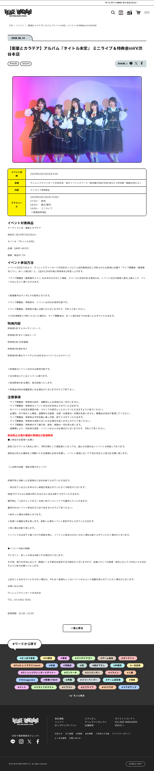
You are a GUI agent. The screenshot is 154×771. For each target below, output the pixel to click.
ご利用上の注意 (102, 733)
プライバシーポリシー (121, 733)
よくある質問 (60, 738)
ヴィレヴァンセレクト (96, 722)
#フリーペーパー (88, 680)
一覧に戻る (77, 628)
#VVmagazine (27, 680)
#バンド (22, 687)
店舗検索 (89, 725)
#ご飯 (130, 672)
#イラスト (67, 687)
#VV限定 (47, 658)
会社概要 (89, 733)
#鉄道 (52, 665)
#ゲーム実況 (106, 658)
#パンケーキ (70, 672)
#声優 (69, 680)
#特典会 (67, 665)
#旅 (82, 665)
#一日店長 (135, 665)
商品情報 (59, 718)
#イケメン (113, 672)
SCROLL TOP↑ (136, 764)
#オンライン (127, 658)
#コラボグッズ (129, 687)
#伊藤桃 (117, 665)
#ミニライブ (87, 687)
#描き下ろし (98, 665)
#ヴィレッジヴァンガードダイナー (38, 672)
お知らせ (58, 733)
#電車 (63, 658)
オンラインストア (124, 718)
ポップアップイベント (66, 725)
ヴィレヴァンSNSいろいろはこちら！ (102, 2)
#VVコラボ (107, 687)
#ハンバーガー (92, 672)
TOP (11, 25)
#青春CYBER (50, 680)
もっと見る (79, 695)
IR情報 (79, 733)
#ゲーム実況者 (113, 680)
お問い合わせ (75, 738)
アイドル (13, 63)
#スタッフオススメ (44, 687)
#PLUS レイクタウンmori (27, 665)
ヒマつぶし (90, 718)
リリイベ (20, 25)
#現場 (132, 680)
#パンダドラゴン (83, 658)
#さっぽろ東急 (27, 658)
